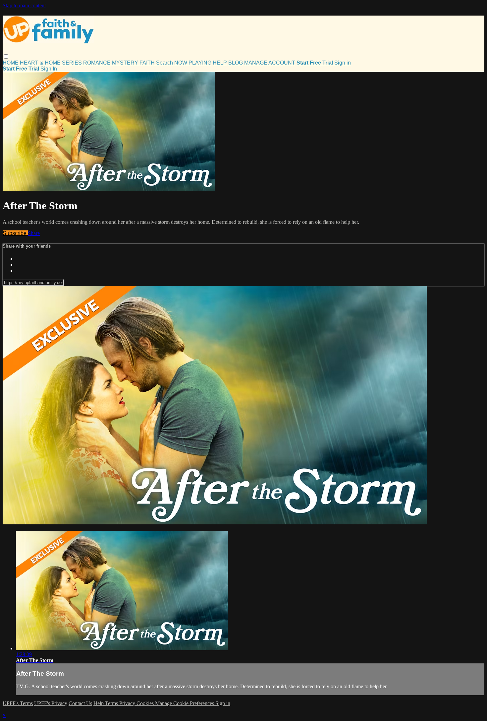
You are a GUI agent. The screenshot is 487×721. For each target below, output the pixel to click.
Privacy (127, 703)
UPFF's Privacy (50, 703)
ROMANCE (97, 63)
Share (34, 233)
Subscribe (15, 233)
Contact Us (80, 703)
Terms (112, 703)
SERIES (72, 63)
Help (99, 703)
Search (165, 63)
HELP (220, 63)
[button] (6, 56)
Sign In (48, 69)
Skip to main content (24, 5)
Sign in (342, 63)
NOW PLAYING (192, 63)
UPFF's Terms (18, 703)
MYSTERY (125, 63)
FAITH (147, 63)
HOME (11, 63)
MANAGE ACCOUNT (269, 63)
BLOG (235, 63)
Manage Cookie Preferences (185, 703)
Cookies (145, 703)
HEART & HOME (41, 63)
